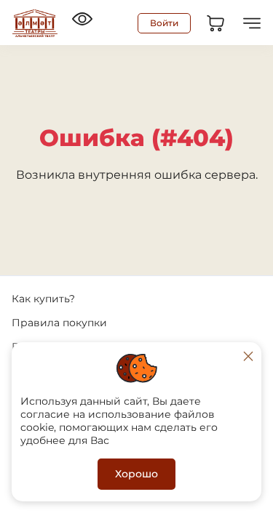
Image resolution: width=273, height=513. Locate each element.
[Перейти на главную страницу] (35, 23)
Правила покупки (59, 322)
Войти (164, 22)
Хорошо (136, 473)
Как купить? (43, 298)
